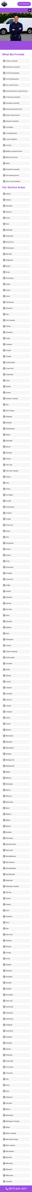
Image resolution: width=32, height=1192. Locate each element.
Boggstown (9, 260)
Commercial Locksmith (13, 97)
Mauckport (9, 742)
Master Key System (12, 157)
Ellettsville (9, 441)
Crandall (8, 356)
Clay (7, 314)
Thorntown (9, 1073)
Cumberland (9, 374)
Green (8, 561)
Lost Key (8, 145)
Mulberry (8, 814)
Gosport (8, 555)
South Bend (9, 1031)
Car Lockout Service (12, 85)
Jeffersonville (10, 657)
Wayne (8, 1127)
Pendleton (9, 916)
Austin (8, 218)
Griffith (8, 585)
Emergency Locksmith (12, 103)
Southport (9, 1037)
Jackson (8, 645)
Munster (8, 826)
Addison (8, 194)
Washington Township (12, 1121)
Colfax (8, 338)
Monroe (8, 790)
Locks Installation (11, 139)
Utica (7, 1091)
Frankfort (9, 513)
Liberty (8, 718)
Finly (7, 483)
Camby (8, 284)
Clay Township (10, 320)
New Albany (9, 838)
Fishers (8, 489)
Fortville (8, 501)
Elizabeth (9, 423)
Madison (8, 730)
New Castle (9, 850)
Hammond (9, 597)
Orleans (8, 898)
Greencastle (9, 567)
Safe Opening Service (12, 175)
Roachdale (9, 977)
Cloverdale (9, 332)
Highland (8, 627)
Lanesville (9, 694)
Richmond (9, 971)
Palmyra (8, 904)
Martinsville (9, 736)
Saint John (9, 1001)
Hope (7, 633)
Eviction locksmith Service (14, 109)
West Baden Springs (12, 1139)
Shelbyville (9, 1025)
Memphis (8, 754)
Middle (8, 772)
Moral (8, 808)
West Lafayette (10, 1145)
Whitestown (9, 1175)
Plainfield (9, 940)
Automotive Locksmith (13, 67)
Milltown (8, 778)
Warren (8, 1109)
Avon (7, 224)
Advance (8, 200)
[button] (29, 10)
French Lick (9, 525)
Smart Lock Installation (13, 181)
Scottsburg (9, 1013)
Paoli (7, 910)
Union (7, 1085)
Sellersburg (9, 1019)
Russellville (9, 995)
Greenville (9, 573)
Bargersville (9, 236)
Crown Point (10, 368)
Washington (9, 1115)
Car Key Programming (12, 73)
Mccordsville (10, 748)
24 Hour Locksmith (11, 61)
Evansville (9, 453)
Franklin (8, 519)
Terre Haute (9, 1067)
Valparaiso (9, 1097)
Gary (7, 537)
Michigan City (10, 760)
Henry (8, 615)
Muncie (8, 820)
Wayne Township (11, 1133)
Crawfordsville (10, 362)
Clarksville (9, 308)
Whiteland (9, 1169)
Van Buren (9, 1103)
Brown (8, 272)
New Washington (11, 868)
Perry (7, 922)
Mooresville (9, 802)
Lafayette (9, 688)
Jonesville (9, 663)
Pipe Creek (9, 934)
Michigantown (10, 766)
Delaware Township (12, 398)
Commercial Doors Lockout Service (16, 91)
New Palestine (10, 862)
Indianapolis (9, 639)
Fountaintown (10, 507)
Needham (9, 832)
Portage (8, 952)
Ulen (7, 1079)
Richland (8, 965)
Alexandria (9, 206)
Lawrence (9, 700)
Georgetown (10, 543)
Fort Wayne (9, 495)
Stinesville (9, 1055)
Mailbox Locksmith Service (14, 151)
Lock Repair (9, 127)
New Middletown (11, 856)
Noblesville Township (12, 886)
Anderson (9, 212)
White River (9, 1163)
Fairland (8, 459)
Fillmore (8, 477)
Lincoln (8, 724)
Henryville (9, 621)
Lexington (9, 712)
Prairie (8, 959)
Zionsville (9, 1181)
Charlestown (10, 302)
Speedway (9, 1043)
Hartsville (9, 609)
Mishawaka (9, 784)
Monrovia (9, 796)
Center (8, 296)
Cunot (8, 380)
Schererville (9, 1007)
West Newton (10, 1151)
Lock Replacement (11, 133)
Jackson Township (11, 651)
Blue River (9, 254)
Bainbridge (9, 230)
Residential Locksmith (12, 169)
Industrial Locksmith (12, 121)
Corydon (8, 350)
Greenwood (9, 579)
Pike (7, 928)
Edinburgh (9, 416)
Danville (8, 386)
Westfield (9, 1157)
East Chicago (10, 410)
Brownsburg (9, 278)
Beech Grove (10, 242)
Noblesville (9, 880)
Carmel (8, 290)
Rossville (8, 983)
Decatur (8, 392)
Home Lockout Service (13, 115)
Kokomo (8, 675)
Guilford (8, 591)
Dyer (7, 404)
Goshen (8, 549)
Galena (8, 531)
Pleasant (8, 946)
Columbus (9, 344)
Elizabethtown (10, 429)
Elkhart (8, 435)
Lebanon (8, 706)
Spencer (8, 1049)
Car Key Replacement (12, 79)
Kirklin (8, 669)
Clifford (8, 326)
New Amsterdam (11, 844)
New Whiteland (10, 874)
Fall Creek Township (12, 471)
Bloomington (10, 248)
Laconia (8, 681)
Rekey (8, 163)
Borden (8, 266)
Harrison (8, 603)
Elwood (8, 447)
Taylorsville (9, 1061)
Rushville (8, 989)
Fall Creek (9, 465)
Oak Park (8, 892)
